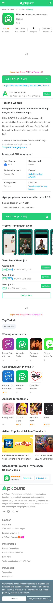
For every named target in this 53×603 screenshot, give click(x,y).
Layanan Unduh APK (10, 532)
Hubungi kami (7, 576)
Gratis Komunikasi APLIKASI (35, 175)
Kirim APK (6, 556)
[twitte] (13, 511)
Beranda (5, 9)
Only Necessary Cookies (38, 598)
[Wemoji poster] (9, 242)
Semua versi (26, 295)
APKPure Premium (10, 537)
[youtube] (17, 511)
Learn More (23, 592)
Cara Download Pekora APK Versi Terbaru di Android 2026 (16, 457)
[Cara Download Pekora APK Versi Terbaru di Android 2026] (17, 443)
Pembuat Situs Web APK (12, 552)
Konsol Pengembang (10, 548)
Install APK (7, 524)
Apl (12, 9)
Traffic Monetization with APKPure (16, 561)
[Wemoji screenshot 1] (25, 242)
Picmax (19, 18)
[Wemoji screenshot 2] (41, 242)
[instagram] (8, 511)
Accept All (14, 598)
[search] (50, 3)
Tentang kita (7, 572)
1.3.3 (10, 164)
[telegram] (4, 511)
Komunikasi (20, 9)
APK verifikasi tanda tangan (13, 528)
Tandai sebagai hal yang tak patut (37, 187)
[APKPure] (27, 3)
